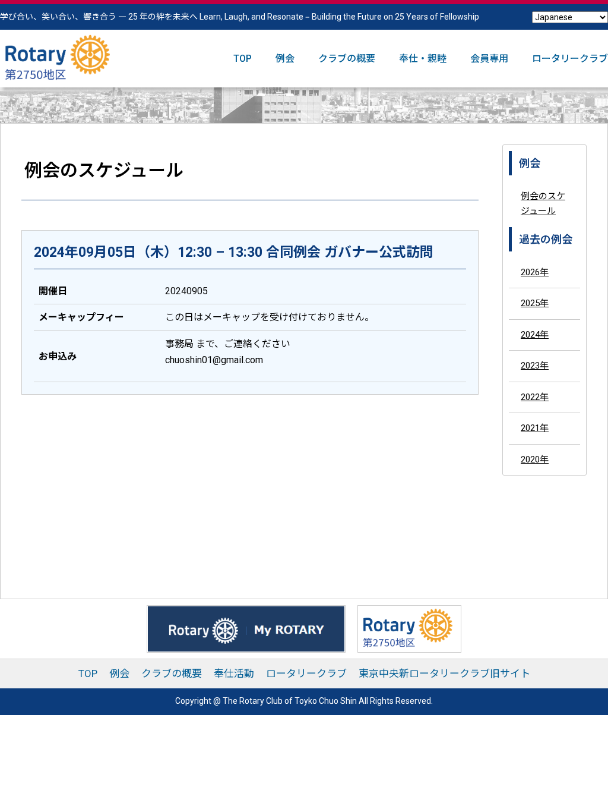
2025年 (535, 303)
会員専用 (489, 58)
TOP (242, 58)
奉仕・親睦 (422, 58)
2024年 (535, 334)
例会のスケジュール (543, 204)
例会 (285, 58)
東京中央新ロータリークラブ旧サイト (444, 673)
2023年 (535, 365)
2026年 (535, 272)
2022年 (535, 397)
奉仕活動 (234, 673)
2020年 (535, 459)
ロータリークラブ (570, 58)
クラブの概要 (346, 58)
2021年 (535, 428)
